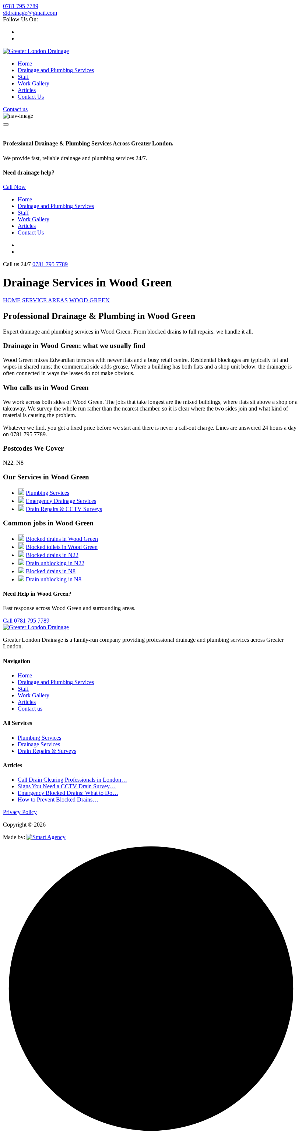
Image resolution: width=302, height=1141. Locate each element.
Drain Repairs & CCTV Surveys (64, 509)
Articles (27, 90)
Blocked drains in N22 (52, 555)
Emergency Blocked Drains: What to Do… (68, 793)
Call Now (14, 187)
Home (25, 63)
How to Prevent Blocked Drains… (58, 799)
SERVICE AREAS (45, 300)
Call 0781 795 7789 (26, 620)
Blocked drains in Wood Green (62, 539)
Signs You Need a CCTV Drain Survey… (67, 786)
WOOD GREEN (89, 300)
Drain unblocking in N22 (55, 563)
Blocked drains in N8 (51, 571)
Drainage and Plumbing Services (56, 70)
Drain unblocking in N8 (53, 579)
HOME (12, 300)
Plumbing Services (47, 493)
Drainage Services (39, 744)
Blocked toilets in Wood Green (62, 547)
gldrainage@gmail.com (30, 13)
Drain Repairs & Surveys (47, 751)
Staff (23, 77)
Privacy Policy (20, 812)
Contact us (15, 109)
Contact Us (31, 97)
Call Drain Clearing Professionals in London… (72, 779)
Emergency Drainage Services (61, 501)
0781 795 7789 (20, 6)
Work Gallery (33, 83)
